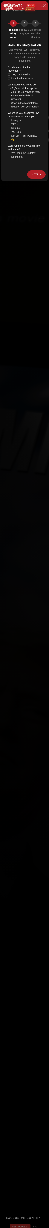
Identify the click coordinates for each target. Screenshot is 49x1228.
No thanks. (17, 156)
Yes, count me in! (20, 74)
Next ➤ (36, 174)
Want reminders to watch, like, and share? (24, 147)
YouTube (16, 132)
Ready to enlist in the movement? (19, 69)
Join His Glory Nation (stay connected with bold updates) (25, 96)
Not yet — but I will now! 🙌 (24, 137)
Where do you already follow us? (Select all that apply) (23, 115)
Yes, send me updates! (23, 153)
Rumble (15, 128)
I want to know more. (22, 78)
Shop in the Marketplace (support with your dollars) (25, 105)
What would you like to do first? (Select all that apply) (22, 86)
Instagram (16, 120)
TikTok (14, 124)
